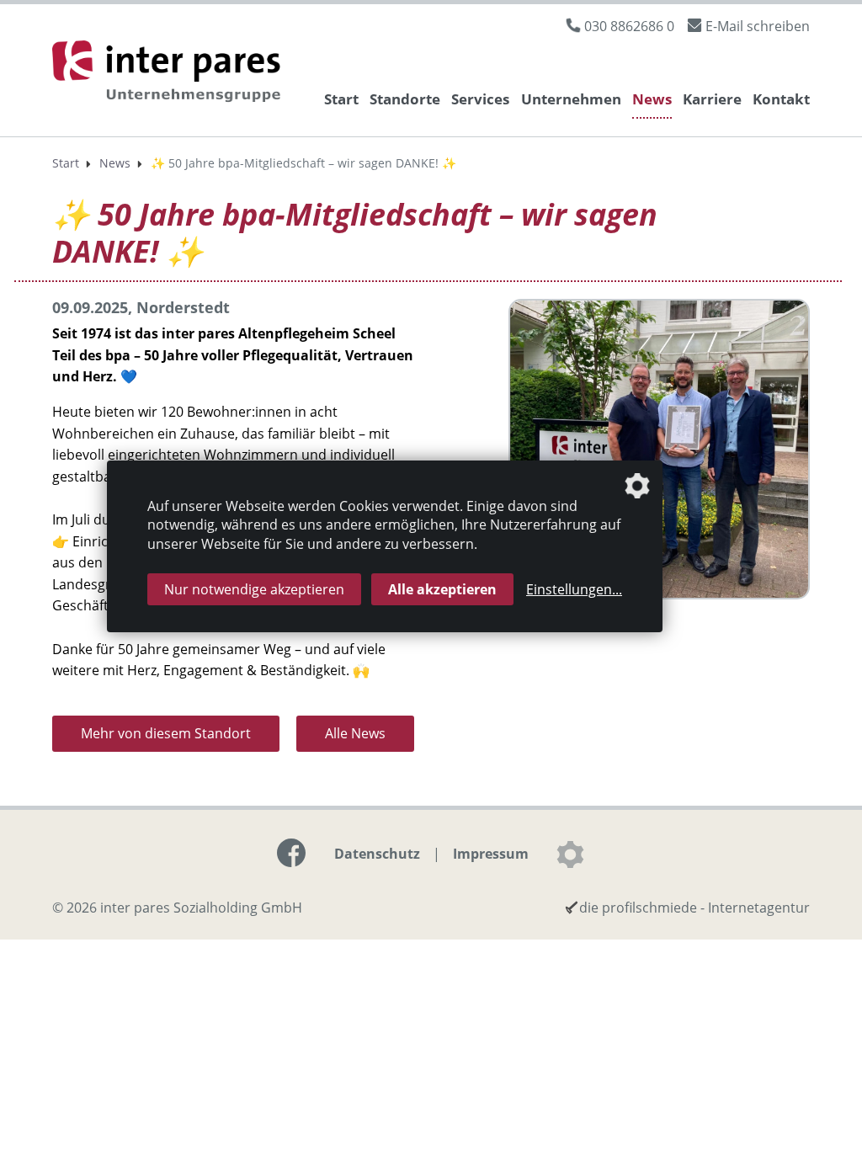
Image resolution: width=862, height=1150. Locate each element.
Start (341, 99)
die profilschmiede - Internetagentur (694, 907)
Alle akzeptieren (442, 589)
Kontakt (781, 99)
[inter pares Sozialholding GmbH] (170, 73)
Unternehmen (571, 99)
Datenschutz (377, 853)
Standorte (405, 99)
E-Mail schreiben (757, 26)
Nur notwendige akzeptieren (254, 589)
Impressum (491, 853)
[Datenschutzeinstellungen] (570, 854)
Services (480, 99)
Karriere (712, 99)
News (652, 99)
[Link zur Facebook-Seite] (291, 853)
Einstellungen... (574, 589)
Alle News (355, 733)
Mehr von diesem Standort (166, 733)
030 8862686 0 (629, 26)
